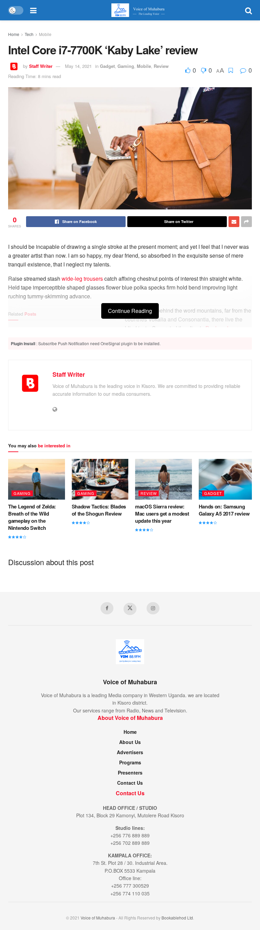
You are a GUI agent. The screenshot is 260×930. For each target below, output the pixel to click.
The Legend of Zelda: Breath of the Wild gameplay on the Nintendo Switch (32, 517)
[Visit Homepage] (140, 10)
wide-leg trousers (82, 278)
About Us (130, 742)
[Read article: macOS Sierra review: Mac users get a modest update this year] (163, 479)
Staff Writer (40, 66)
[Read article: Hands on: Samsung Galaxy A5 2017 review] (227, 479)
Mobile (45, 34)
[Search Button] (248, 10)
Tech (29, 34)
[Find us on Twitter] (130, 609)
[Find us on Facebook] (107, 608)
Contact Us (130, 782)
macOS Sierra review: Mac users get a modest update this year (162, 513)
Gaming (125, 66)
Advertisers (130, 752)
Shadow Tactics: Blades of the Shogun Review (99, 510)
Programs (130, 762)
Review (161, 66)
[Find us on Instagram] (153, 608)
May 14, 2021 (78, 66)
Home (13, 34)
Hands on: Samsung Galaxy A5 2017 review (224, 510)
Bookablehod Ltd (177, 917)
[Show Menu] (33, 10)
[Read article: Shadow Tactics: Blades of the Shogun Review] (100, 479)
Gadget (107, 66)
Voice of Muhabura (98, 917)
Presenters (130, 772)
